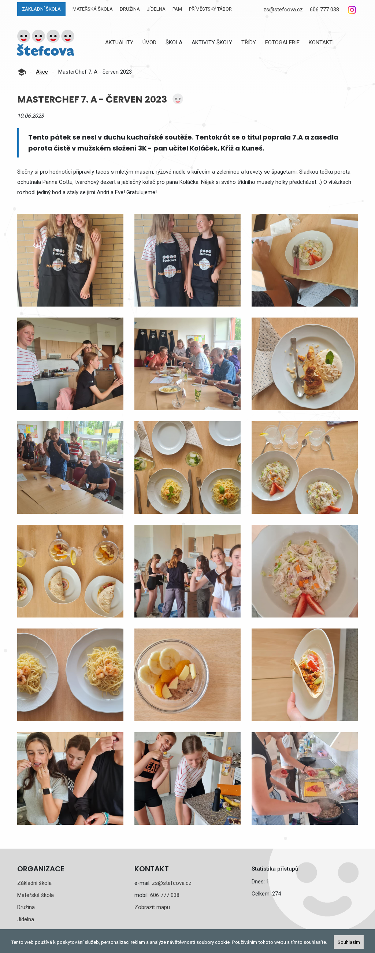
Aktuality (119, 42)
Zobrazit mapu (152, 907)
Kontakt (321, 42)
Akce (42, 71)
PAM (177, 9)
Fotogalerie (282, 42)
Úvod (149, 42)
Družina (130, 9)
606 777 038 (324, 9)
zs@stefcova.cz (283, 9)
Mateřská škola (93, 9)
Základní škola (41, 9)
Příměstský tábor (210, 9)
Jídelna (156, 9)
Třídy (248, 42)
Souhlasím (349, 942)
